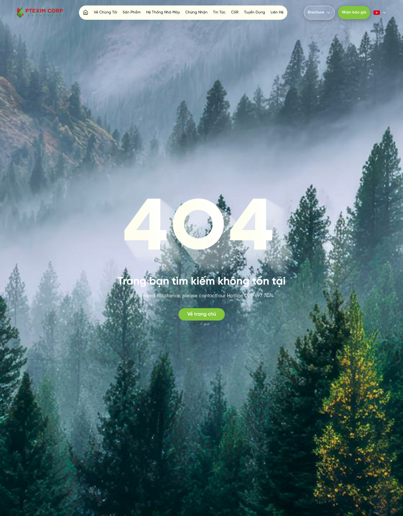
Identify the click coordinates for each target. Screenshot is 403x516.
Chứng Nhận (196, 12)
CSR (235, 12)
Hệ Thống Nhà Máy (163, 12)
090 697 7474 (259, 296)
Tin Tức (219, 12)
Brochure (316, 12)
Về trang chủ (201, 314)
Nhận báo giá (354, 12)
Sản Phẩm (132, 12)
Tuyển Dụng (254, 12)
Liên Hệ (277, 12)
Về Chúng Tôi (105, 12)
